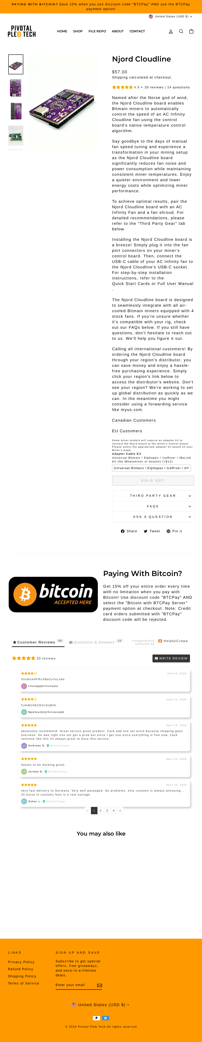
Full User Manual (176, 283)
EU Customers (127, 431)
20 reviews (154, 87)
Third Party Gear (153, 495)
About (118, 31)
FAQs (153, 506)
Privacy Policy (21, 962)
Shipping (120, 77)
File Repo (97, 31)
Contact (137, 31)
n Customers (134, 420)
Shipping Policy (22, 976)
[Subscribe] (99, 985)
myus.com (131, 409)
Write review (173, 658)
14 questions (178, 87)
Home (62, 31)
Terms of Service (23, 983)
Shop (78, 31)
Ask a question (153, 516)
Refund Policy (21, 969)
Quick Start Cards (131, 283)
